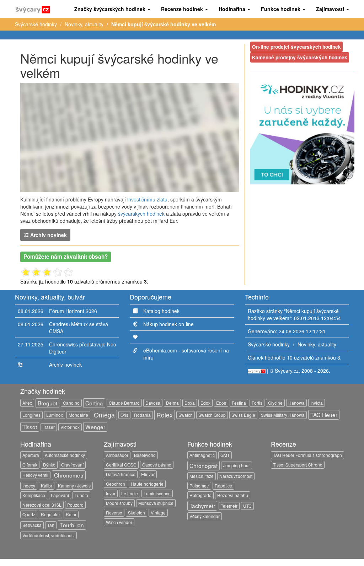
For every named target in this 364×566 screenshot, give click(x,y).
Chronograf (203, 465)
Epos (221, 403)
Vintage (158, 513)
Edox (205, 403)
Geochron (115, 484)
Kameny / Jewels (74, 486)
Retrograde (200, 495)
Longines (31, 415)
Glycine (275, 403)
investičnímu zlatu (147, 199)
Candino (71, 403)
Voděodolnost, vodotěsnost (48, 535)
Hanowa (296, 403)
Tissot (29, 427)
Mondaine (78, 415)
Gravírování (72, 465)
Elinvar (148, 474)
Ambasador (117, 455)
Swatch (185, 415)
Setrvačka (32, 525)
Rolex (164, 414)
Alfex (27, 403)
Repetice (223, 486)
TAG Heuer (323, 415)
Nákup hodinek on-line (168, 324)
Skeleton (136, 513)
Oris (124, 415)
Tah (50, 525)
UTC (247, 506)
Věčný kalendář (204, 516)
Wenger (95, 427)
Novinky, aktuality (84, 24)
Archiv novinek (48, 234)
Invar (111, 493)
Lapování (60, 495)
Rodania (142, 415)
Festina (239, 403)
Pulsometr (199, 486)
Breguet (47, 403)
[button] (112, 9)
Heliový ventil (35, 475)
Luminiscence (157, 493)
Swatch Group (212, 415)
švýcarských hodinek (141, 213)
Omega (104, 414)
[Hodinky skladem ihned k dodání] (302, 131)
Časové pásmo (156, 465)
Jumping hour (236, 465)
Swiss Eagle (243, 415)
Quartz (28, 514)
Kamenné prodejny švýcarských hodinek (299, 57)
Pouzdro (75, 505)
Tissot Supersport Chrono (297, 465)
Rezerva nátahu (232, 495)
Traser (49, 427)
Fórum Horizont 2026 (73, 310)
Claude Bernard (124, 403)
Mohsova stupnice (155, 503)
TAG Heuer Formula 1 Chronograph (307, 455)
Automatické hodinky (65, 455)
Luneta (81, 495)
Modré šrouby (119, 503)
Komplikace (33, 495)
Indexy (28, 486)
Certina (94, 403)
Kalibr (46, 486)
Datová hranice (120, 474)
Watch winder (119, 522)
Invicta (316, 403)
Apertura (30, 455)
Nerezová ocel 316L (41, 505)
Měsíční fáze (201, 476)
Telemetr (229, 506)
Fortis (257, 403)
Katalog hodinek (161, 310)
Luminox (54, 415)
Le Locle (129, 493)
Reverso (114, 513)
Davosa (152, 403)
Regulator (50, 514)
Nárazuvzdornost (235, 476)
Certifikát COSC (121, 465)
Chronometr (69, 475)
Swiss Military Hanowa (283, 415)
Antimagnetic (202, 455)
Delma (172, 403)
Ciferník (29, 465)
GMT (225, 455)
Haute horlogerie (147, 484)
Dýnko (49, 465)
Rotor (71, 514)
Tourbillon (72, 525)
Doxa (189, 403)
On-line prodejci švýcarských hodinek (296, 46)
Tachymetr (202, 506)
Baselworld (145, 455)
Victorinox (70, 427)
